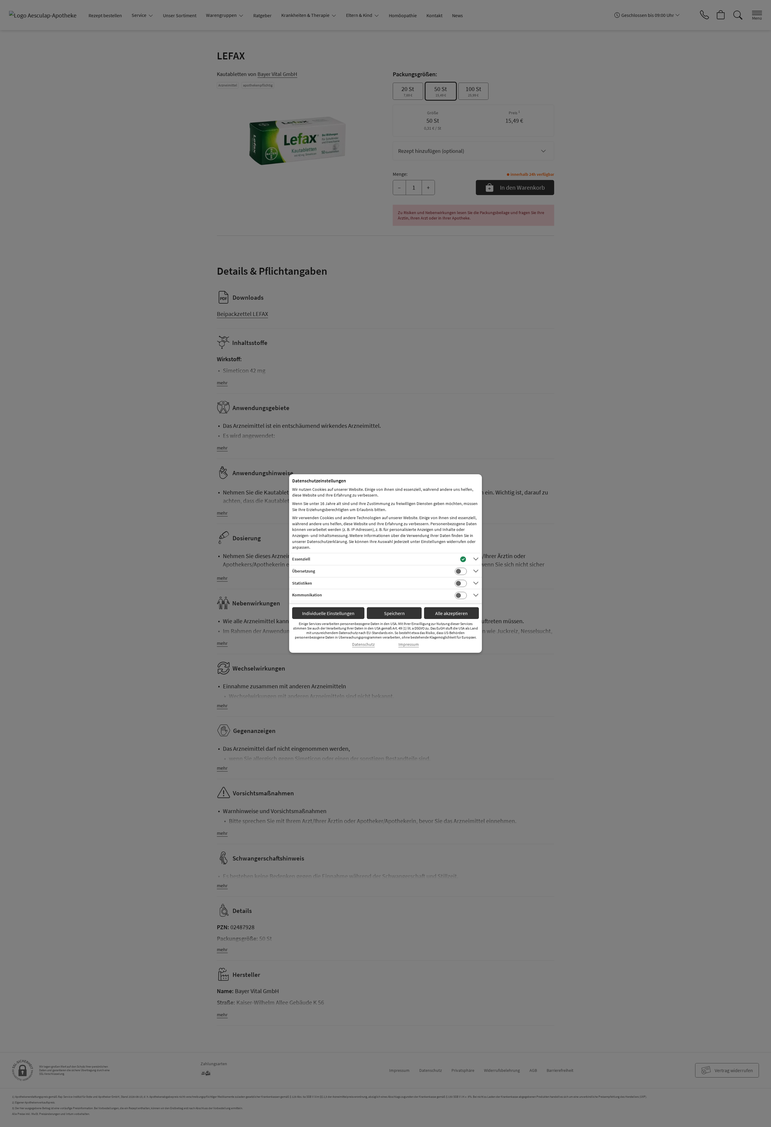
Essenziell (301, 559)
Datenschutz (363, 644)
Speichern (394, 613)
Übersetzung (303, 571)
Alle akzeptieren (451, 613)
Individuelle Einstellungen (328, 613)
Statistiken (302, 583)
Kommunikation (307, 595)
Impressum (408, 644)
